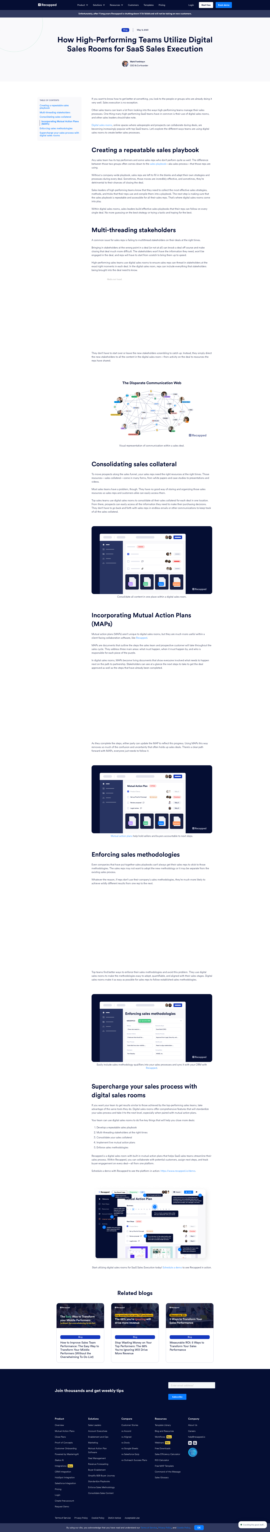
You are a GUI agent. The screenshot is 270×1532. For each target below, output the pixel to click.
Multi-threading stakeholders (55, 112)
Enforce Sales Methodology (101, 1487)
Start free (206, 5)
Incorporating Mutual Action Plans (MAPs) (60, 122)
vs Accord (126, 1431)
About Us (192, 1425)
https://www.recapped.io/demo (178, 1171)
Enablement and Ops (98, 1436)
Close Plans (60, 1436)
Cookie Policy (98, 1518)
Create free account (64, 1500)
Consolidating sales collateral (55, 117)
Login (191, 5)
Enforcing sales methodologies (56, 128)
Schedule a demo (172, 1267)
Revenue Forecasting (98, 1464)
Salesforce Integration (65, 1483)
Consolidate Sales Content (101, 1493)
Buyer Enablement (97, 1469)
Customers (133, 5)
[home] (47, 5)
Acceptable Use (132, 1518)
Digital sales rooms (102, 125)
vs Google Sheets (129, 1448)
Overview (59, 1425)
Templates (149, 5)
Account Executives (97, 1431)
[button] (82, 5)
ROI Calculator (162, 1460)
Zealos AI (59, 1460)
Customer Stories (129, 1425)
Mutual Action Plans (64, 1431)
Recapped (141, 638)
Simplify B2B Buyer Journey (101, 1475)
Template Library (163, 1425)
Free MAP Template (164, 1465)
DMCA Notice (114, 1518)
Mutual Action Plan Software (97, 1450)
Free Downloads (162, 1448)
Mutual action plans (121, 836)
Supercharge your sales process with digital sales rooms (59, 134)
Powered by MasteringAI (67, 1454)
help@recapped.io (196, 1436)
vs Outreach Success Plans (134, 1460)
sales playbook (158, 164)
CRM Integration (63, 1471)
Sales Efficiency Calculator (167, 1454)
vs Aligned (126, 1436)
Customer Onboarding (66, 1448)
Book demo (223, 5)
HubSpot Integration (65, 1477)
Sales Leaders (94, 1425)
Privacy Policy (81, 1518)
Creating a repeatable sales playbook (54, 106)
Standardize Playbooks (99, 1481)
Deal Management (97, 1458)
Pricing (162, 5)
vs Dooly (125, 1442)
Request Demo (62, 1506)
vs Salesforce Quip (130, 1454)
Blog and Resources (164, 1431)
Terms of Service (63, 1518)
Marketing (93, 1442)
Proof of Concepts (64, 1442)
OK (199, 1527)
